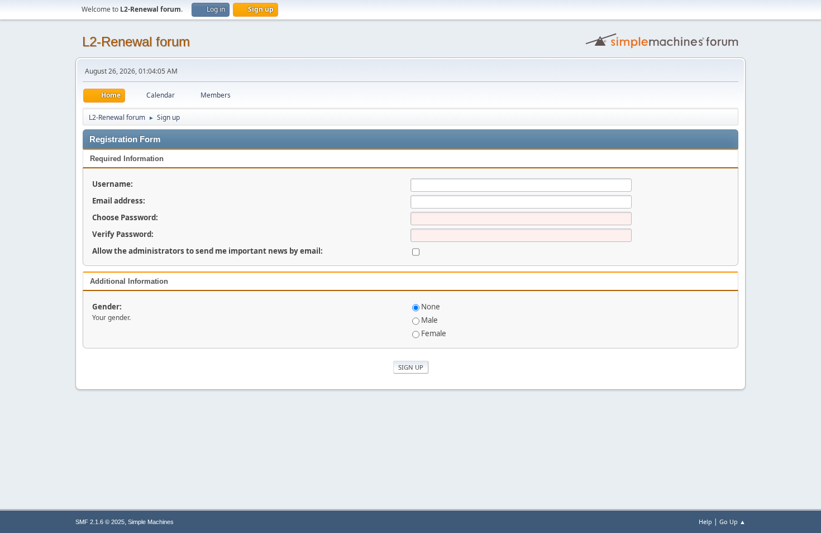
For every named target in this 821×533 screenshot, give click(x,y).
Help (705, 521)
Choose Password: (125, 217)
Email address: (118, 201)
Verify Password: (123, 234)
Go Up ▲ (732, 521)
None (430, 307)
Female (433, 333)
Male (429, 320)
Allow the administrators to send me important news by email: (207, 251)
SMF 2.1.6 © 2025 (100, 522)
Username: (112, 184)
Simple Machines (151, 522)
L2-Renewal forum (136, 41)
